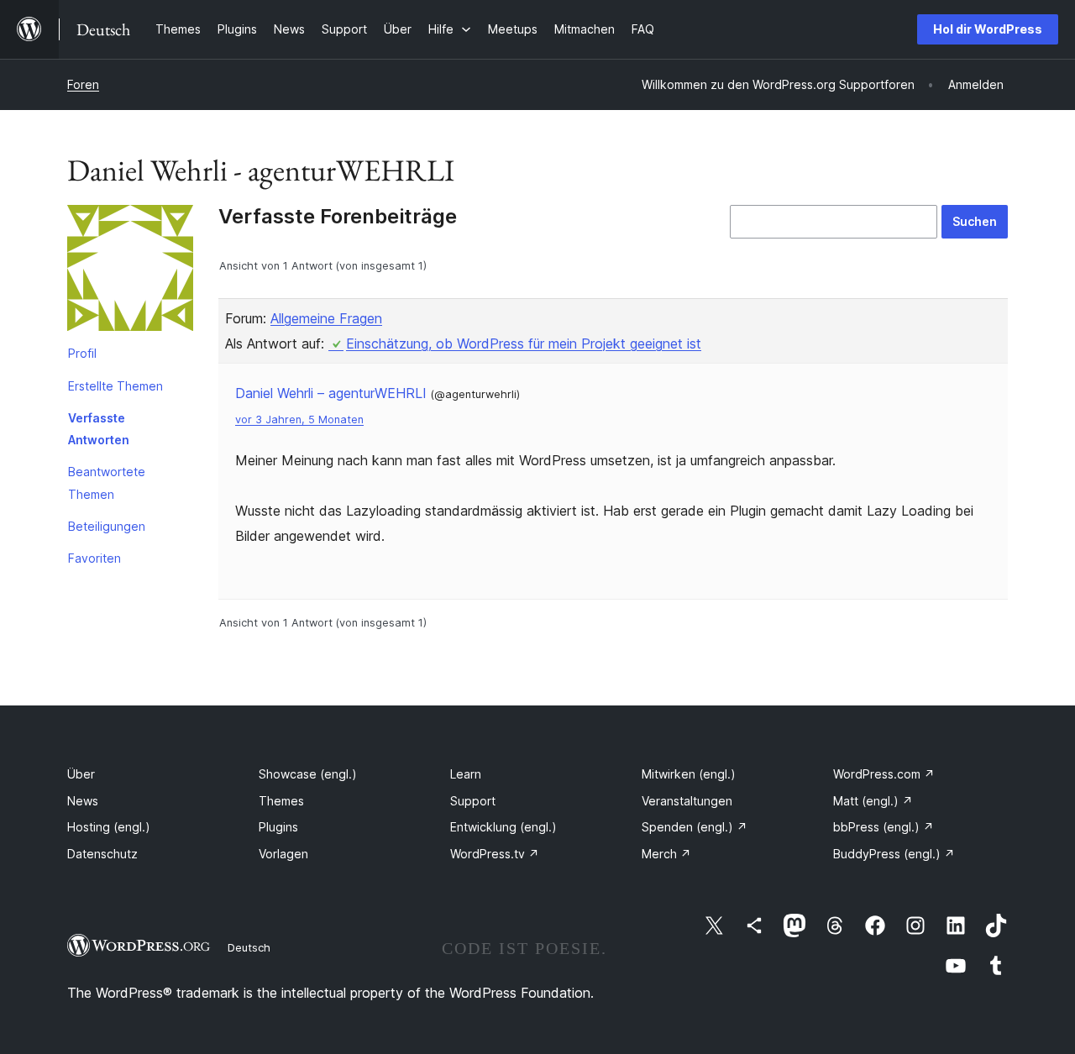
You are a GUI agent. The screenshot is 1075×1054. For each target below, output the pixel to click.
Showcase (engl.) (308, 774)
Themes (281, 801)
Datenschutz (102, 854)
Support (473, 801)
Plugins (278, 827)
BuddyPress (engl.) (894, 854)
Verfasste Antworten (98, 429)
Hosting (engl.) (108, 827)
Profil (82, 353)
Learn (465, 774)
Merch (666, 854)
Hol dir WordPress (987, 29)
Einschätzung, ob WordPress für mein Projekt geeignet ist (523, 343)
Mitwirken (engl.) (689, 774)
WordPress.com (884, 774)
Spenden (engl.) (694, 827)
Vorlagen (283, 854)
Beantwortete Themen (106, 482)
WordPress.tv (494, 854)
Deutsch (249, 947)
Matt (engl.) (873, 801)
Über (81, 774)
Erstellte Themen (115, 386)
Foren (83, 84)
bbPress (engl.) (883, 827)
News (82, 801)
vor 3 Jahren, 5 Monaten (299, 419)
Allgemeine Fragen (326, 318)
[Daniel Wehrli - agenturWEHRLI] (130, 271)
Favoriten (94, 558)
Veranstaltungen (687, 801)
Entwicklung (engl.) (503, 827)
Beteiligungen (106, 526)
